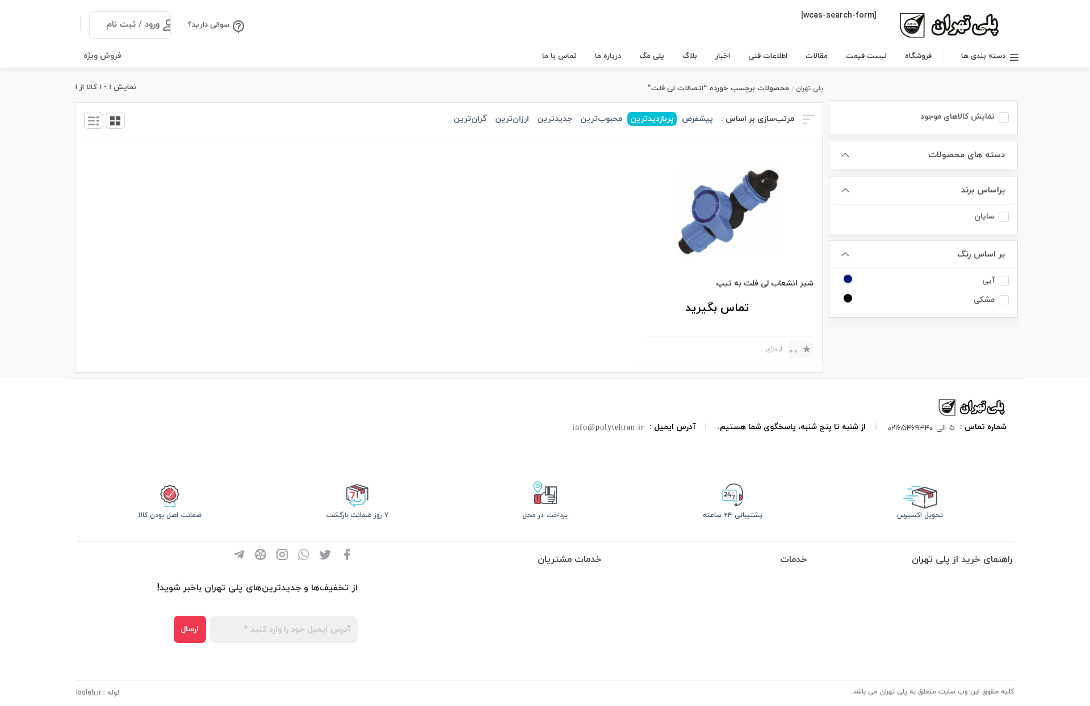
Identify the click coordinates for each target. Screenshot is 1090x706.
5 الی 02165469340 (921, 427)
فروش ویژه (102, 56)
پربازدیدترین (652, 119)
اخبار (722, 56)
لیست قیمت (866, 56)
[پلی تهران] (972, 406)
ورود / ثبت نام (133, 25)
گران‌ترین (470, 119)
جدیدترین (554, 119)
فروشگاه (918, 56)
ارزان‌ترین (512, 119)
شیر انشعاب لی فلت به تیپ (765, 283)
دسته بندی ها (983, 56)
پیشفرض (697, 119)
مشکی (984, 300)
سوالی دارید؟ (208, 25)
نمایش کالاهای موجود (957, 116)
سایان (984, 216)
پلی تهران (809, 88)
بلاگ (689, 56)
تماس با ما (559, 56)
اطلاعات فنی (767, 56)
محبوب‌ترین (601, 119)
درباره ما (608, 56)
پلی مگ (651, 56)
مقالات (817, 56)
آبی (988, 280)
